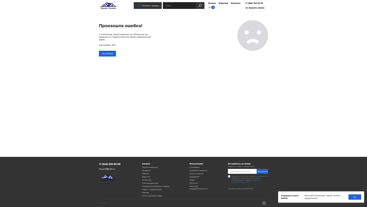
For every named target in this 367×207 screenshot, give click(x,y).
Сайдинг (145, 173)
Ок (355, 197)
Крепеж (145, 192)
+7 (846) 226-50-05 (254, 3)
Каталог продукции (152, 5)
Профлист (146, 170)
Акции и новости (197, 173)
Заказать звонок (256, 8)
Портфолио (194, 177)
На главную (107, 53)
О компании (195, 167)
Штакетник (147, 180)
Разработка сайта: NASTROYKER (240, 189)
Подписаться (262, 171)
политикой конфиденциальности (246, 181)
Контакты (236, 3)
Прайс (192, 180)
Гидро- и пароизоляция (152, 189)
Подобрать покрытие (198, 170)
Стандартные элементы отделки (155, 186)
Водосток (146, 177)
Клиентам (223, 3)
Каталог (212, 3)
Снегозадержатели (150, 183)
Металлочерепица (150, 167)
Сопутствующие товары (152, 196)
